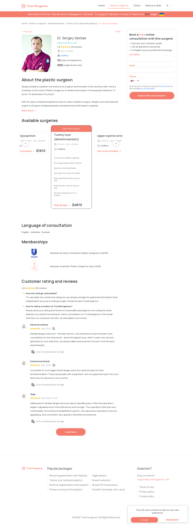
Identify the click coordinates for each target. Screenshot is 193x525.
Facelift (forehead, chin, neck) (108, 489)
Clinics (137, 5)
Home (101, 5)
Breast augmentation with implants (68, 475)
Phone (132, 76)
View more (28, 110)
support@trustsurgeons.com (153, 479)
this (147, 14)
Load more (70, 431)
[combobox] (133, 81)
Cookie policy (146, 496)
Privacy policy (146, 491)
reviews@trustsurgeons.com (80, 310)
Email (132, 65)
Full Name (134, 54)
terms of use (164, 86)
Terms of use (146, 487)
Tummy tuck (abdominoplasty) (82, 23)
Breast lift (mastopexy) (105, 484)
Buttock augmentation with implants (69, 484)
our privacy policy (147, 88)
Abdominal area (56, 23)
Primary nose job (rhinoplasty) (66, 489)
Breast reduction (101, 480)
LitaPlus (64, 55)
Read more (172, 519)
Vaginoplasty (99, 475)
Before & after (153, 5)
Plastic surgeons (119, 5)
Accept (144, 519)
